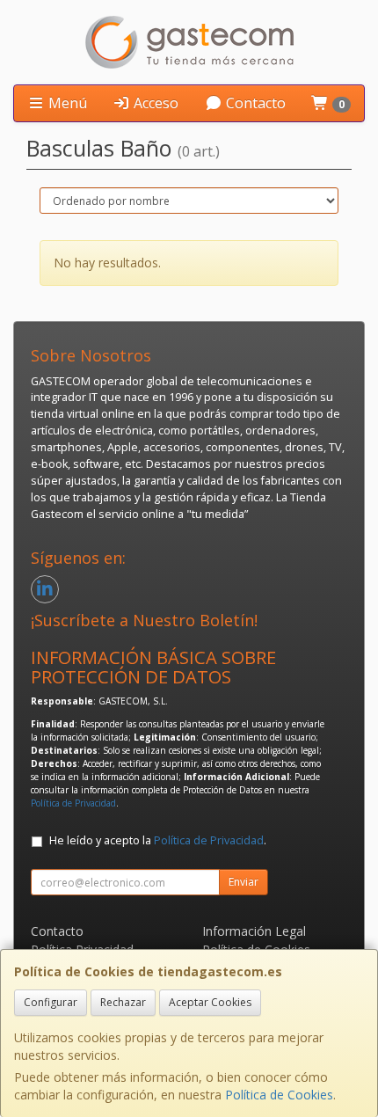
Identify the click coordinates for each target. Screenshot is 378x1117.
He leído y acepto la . (157, 840)
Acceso (154, 103)
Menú (66, 103)
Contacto (254, 103)
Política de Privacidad (73, 803)
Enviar (243, 881)
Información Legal (254, 931)
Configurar (50, 1002)
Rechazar (123, 1002)
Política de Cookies (279, 1094)
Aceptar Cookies (210, 1002)
